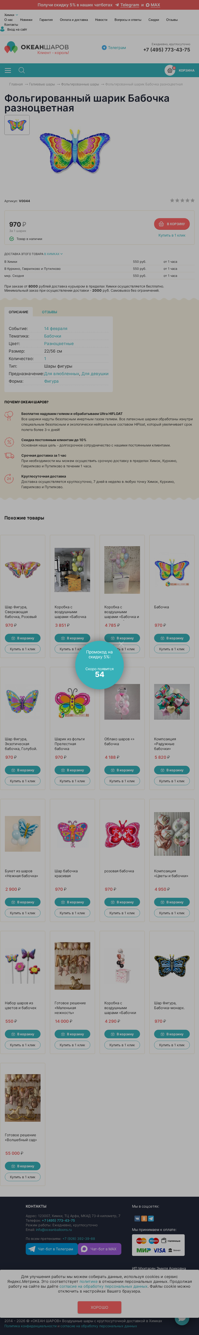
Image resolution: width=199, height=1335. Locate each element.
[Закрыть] (121, 643)
